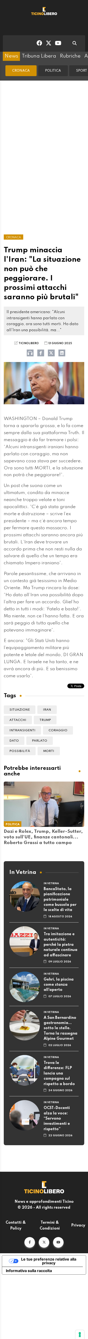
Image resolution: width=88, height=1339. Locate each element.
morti (48, 751)
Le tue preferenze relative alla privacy (48, 1261)
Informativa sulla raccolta (29, 1270)
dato (14, 740)
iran (47, 709)
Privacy (78, 1225)
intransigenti (22, 730)
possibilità (19, 751)
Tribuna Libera (39, 56)
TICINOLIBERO (29, 343)
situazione (19, 709)
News (11, 56)
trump (45, 720)
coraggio (58, 730)
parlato (39, 740)
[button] (29, 1242)
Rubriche (70, 56)
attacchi (17, 720)
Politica (53, 70)
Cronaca (21, 70)
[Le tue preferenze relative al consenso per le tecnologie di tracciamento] (79, 1334)
